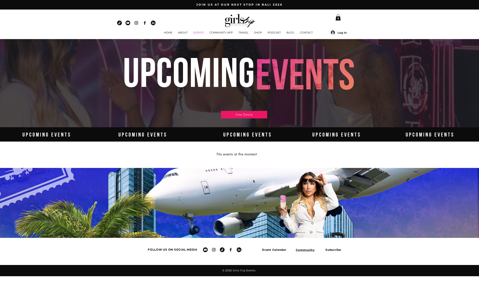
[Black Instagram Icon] (136, 23)
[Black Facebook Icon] (144, 23)
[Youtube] (128, 23)
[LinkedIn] (153, 23)
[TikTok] (119, 23)
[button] (338, 17)
